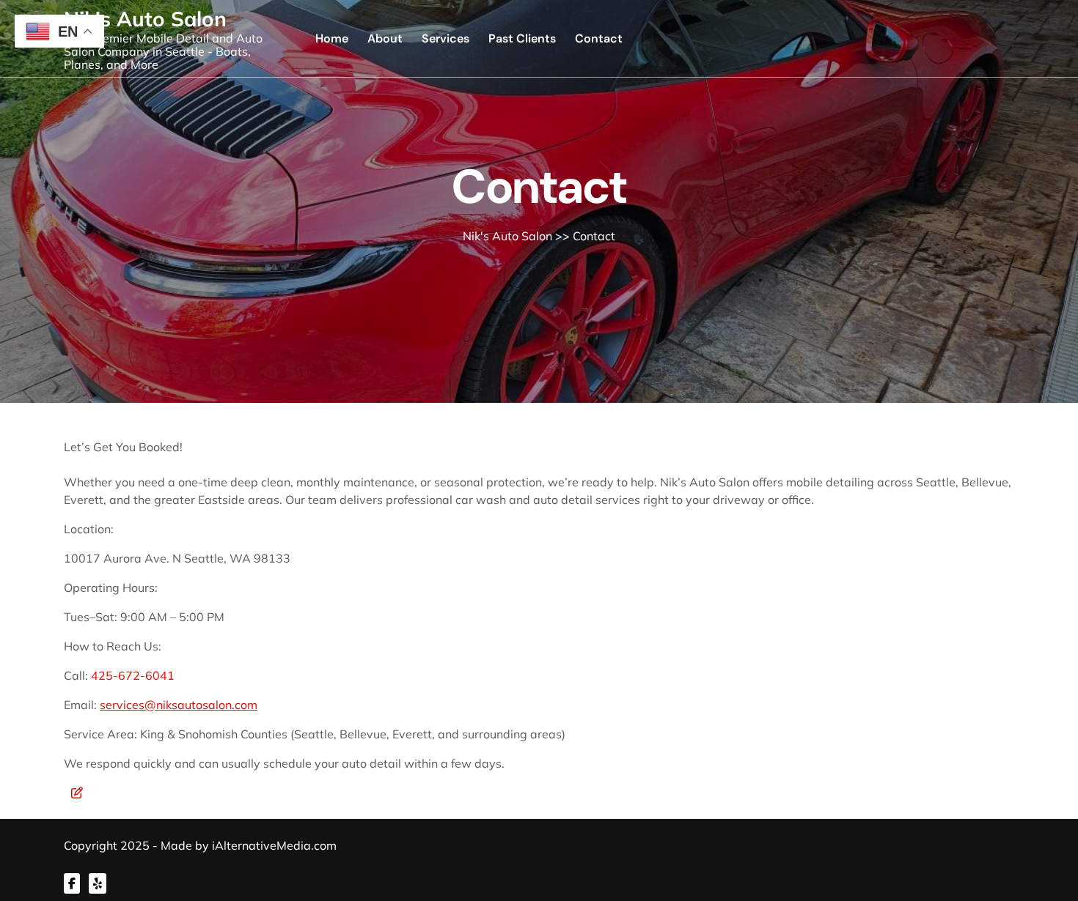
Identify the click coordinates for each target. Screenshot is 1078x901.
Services (445, 38)
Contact (599, 38)
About (385, 38)
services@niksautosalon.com (178, 704)
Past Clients (522, 38)
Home (331, 38)
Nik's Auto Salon (145, 18)
